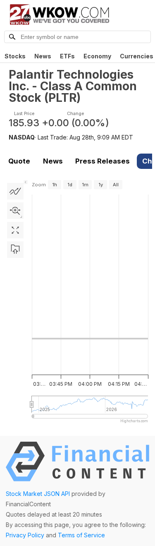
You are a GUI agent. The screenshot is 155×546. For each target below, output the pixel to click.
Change (75, 113)
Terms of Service (81, 535)
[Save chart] (15, 249)
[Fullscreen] (15, 230)
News (42, 56)
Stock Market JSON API (38, 493)
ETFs (67, 56)
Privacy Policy (25, 535)
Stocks (15, 56)
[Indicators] (15, 191)
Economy (97, 56)
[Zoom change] (15, 210)
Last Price (24, 113)
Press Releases (102, 161)
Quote (19, 161)
